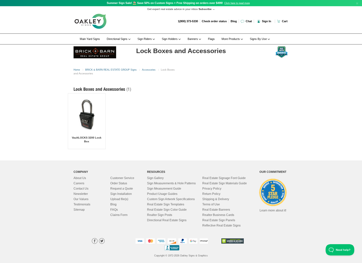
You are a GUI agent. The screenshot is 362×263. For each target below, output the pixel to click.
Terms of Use (211, 204)
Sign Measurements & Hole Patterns (171, 183)
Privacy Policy (211, 188)
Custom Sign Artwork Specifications (171, 199)
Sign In (266, 21)
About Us (80, 178)
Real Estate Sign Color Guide (167, 209)
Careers (79, 183)
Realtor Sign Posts (159, 214)
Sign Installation (121, 193)
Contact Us (81, 188)
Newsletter (81, 193)
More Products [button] (231, 38)
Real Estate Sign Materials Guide (224, 183)
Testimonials (82, 204)
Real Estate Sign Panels (218, 220)
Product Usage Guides (162, 193)
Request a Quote (121, 188)
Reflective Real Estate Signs (221, 225)
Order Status (118, 183)
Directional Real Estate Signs (166, 220)
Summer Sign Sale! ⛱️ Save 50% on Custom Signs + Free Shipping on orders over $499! (165, 3)
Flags (211, 38)
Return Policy (211, 193)
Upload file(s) (119, 199)
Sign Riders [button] (145, 38)
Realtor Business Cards (218, 214)
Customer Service (122, 178)
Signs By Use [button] (259, 38)
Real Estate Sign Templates (165, 204)
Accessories (149, 69)
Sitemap (79, 209)
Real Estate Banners (216, 209)
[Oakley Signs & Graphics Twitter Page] (102, 241)
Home (77, 69)
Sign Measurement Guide (164, 188)
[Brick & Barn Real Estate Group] (98, 51)
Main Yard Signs (90, 38)
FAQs (114, 209)
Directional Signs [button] (117, 38)
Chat (248, 21)
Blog (234, 21)
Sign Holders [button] (170, 38)
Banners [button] (193, 38)
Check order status (214, 21)
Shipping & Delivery (215, 199)
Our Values (81, 199)
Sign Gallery (155, 178)
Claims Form (118, 214)
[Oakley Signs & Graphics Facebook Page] (94, 241)
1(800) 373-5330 (188, 21)
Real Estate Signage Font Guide (224, 178)
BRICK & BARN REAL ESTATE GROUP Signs (111, 69)
